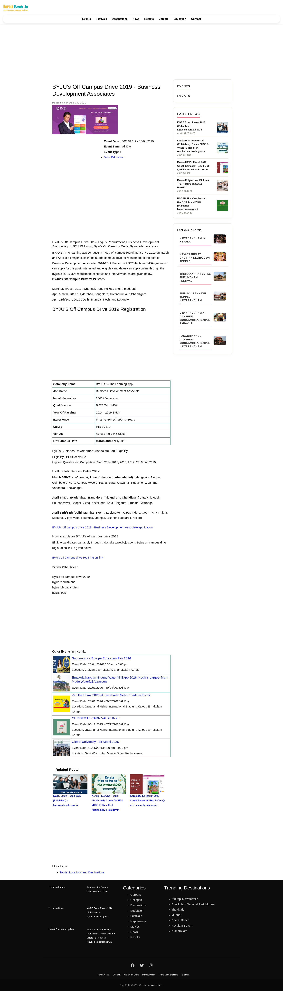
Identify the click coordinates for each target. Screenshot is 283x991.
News (135, 18)
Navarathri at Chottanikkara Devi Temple (195, 258)
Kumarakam (179, 931)
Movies (135, 926)
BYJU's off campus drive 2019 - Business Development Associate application (102, 527)
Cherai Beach (180, 920)
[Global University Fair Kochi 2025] (61, 747)
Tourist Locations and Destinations (82, 872)
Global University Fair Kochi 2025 (95, 741)
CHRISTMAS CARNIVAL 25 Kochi (96, 718)
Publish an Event (131, 975)
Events (86, 18)
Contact (196, 18)
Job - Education (114, 157)
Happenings (138, 921)
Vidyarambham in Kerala (192, 240)
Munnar (176, 915)
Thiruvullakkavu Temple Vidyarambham (193, 297)
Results (149, 18)
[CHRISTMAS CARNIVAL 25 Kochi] (61, 726)
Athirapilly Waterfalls (184, 899)
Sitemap (185, 975)
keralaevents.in (155, 985)
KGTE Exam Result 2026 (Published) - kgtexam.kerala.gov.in (100, 912)
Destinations (120, 18)
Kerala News (103, 975)
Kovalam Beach (181, 925)
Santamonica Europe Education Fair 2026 (101, 658)
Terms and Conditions (168, 975)
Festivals (101, 18)
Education (179, 18)
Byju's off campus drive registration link (77, 557)
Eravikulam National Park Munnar (193, 904)
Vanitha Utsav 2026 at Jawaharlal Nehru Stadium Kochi (111, 695)
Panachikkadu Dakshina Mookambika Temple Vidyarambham (195, 341)
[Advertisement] (141, 52)
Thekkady (177, 909)
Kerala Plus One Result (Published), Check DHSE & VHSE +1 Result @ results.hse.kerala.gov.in (101, 935)
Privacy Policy (148, 975)
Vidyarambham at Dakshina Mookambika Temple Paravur (195, 318)
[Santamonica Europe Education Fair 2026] (61, 664)
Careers (164, 18)
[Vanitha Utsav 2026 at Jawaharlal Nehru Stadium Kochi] (61, 703)
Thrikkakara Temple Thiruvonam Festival (195, 277)
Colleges (136, 900)
